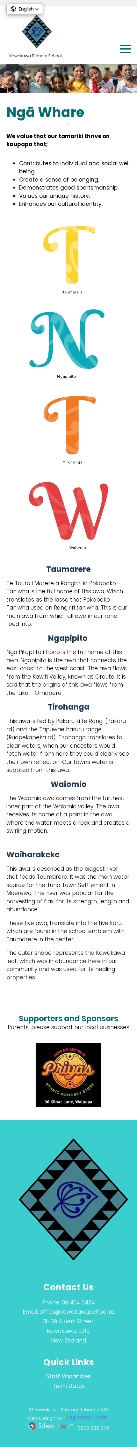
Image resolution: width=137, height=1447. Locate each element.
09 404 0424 (78, 1302)
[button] (25, 9)
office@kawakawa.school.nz (77, 1312)
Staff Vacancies (68, 1376)
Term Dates (69, 1386)
